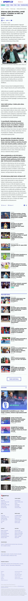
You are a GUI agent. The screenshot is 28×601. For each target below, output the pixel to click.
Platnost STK (17, 537)
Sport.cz (2, 18)
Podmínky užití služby (18, 571)
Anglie (12, 262)
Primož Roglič (17, 506)
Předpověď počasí (8, 544)
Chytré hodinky (12, 565)
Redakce (2, 571)
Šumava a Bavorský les (5, 533)
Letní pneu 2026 (17, 530)
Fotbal (7, 5)
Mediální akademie (18, 575)
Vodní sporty (13, 337)
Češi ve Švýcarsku (4, 534)
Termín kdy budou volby (5, 504)
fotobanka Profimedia (4, 587)
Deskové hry (3, 565)
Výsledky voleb (3, 503)
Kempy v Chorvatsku (4, 530)
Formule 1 (2, 521)
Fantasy (3, 5)
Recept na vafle (17, 521)
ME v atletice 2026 (4, 519)
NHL (1, 522)
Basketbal (13, 315)
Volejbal (12, 327)
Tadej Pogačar (17, 504)
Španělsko (13, 306)
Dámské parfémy (16, 563)
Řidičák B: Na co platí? (18, 534)
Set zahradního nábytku (5, 555)
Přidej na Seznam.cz (4, 580)
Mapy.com (3, 544)
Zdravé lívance (17, 518)
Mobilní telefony (4, 563)
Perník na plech (17, 522)
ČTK (18, 586)
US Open (12, 212)
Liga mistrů (13, 232)
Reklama (2, 578)
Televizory (7, 565)
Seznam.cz (20, 1)
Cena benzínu (20, 544)
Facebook (2, 574)
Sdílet (9, 20)
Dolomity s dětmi (4, 537)
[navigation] (2, 2)
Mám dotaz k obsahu (18, 574)
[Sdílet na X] (26, 205)
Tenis (15, 5)
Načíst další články (14, 379)
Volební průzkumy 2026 (5, 501)
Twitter (2, 577)
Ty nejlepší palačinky (18, 515)
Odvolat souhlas (17, 577)
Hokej (11, 5)
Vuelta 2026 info (17, 500)
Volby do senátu (3, 506)
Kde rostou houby (14, 544)
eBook (4, 20)
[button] (14, 53)
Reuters (22, 586)
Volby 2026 (3, 500)
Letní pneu (21, 563)
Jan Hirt (16, 503)
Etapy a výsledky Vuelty (19, 501)
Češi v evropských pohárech (5, 545)
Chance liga (3, 515)
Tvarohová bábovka (18, 519)
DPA (20, 586)
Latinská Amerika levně (5, 536)
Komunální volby (4, 507)
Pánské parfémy (18, 565)
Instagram (2, 575)
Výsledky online (24, 5)
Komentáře (4, 387)
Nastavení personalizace (19, 578)
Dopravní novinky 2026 (19, 533)
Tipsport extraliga (4, 518)
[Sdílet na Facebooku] (24, 205)
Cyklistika (13, 346)
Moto (19, 5)
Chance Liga (13, 297)
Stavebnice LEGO (10, 563)
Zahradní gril (12, 555)
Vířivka (15, 555)
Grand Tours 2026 (18, 507)
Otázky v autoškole (18, 536)
